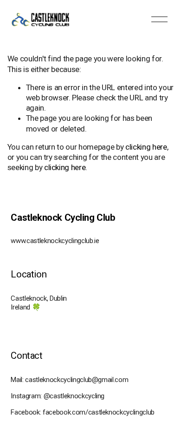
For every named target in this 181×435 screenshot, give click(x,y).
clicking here (146, 147)
